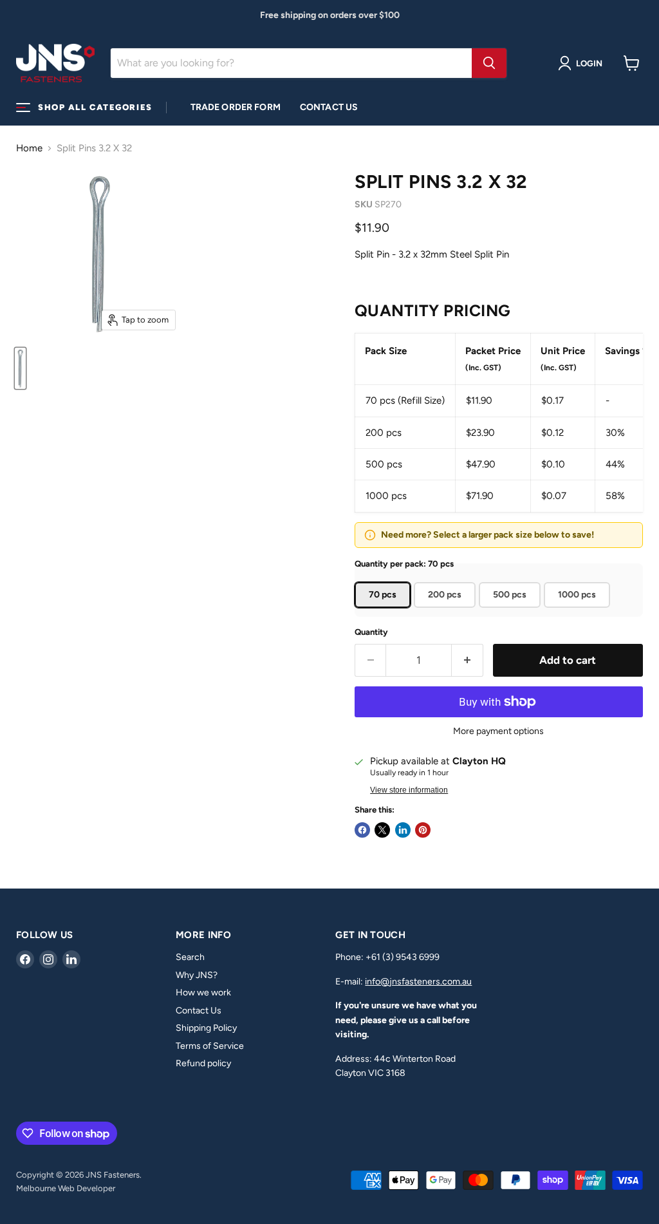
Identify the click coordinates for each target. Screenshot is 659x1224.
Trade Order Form (235, 107)
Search (190, 957)
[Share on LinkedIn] (403, 830)
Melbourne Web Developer (65, 1188)
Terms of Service (210, 1045)
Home (29, 148)
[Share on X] (382, 830)
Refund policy (203, 1063)
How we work (203, 992)
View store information (409, 790)
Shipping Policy (206, 1027)
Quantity (371, 632)
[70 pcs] (384, 611)
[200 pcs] (446, 611)
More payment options (498, 731)
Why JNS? (197, 975)
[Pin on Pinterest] (423, 830)
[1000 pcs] (578, 611)
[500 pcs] (511, 611)
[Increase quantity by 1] (467, 660)
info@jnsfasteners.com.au (418, 981)
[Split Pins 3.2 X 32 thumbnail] (20, 368)
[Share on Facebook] (362, 830)
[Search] (489, 63)
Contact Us (329, 107)
